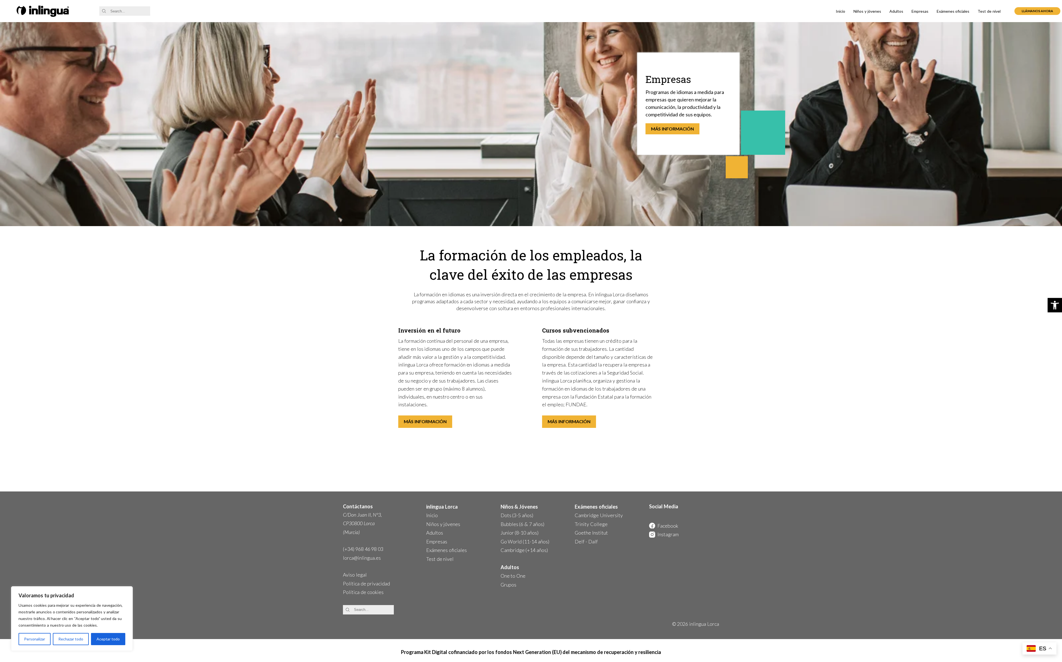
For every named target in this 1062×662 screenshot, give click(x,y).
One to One (513, 576)
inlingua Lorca (442, 507)
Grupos (508, 585)
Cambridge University (599, 515)
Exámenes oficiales (953, 11)
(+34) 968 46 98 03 (363, 549)
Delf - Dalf (586, 541)
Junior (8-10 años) (520, 533)
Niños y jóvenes (867, 11)
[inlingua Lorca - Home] (43, 11)
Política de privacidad (366, 583)
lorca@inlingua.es (362, 558)
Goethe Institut (591, 533)
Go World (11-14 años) (525, 541)
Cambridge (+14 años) (524, 550)
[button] (1055, 305)
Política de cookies (363, 592)
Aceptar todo (108, 639)
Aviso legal (355, 575)
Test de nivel (989, 11)
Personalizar (34, 639)
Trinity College (591, 524)
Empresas (920, 11)
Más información (672, 128)
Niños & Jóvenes (519, 507)
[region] (72, 618)
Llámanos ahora (1037, 11)
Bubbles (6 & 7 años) (522, 524)
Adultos (896, 11)
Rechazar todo (70, 639)
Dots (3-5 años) (517, 515)
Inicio (840, 11)
